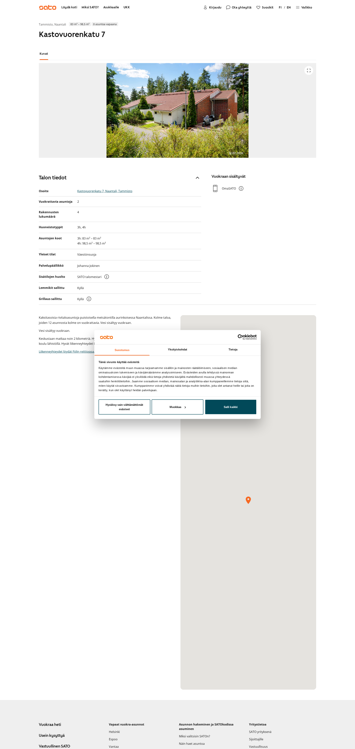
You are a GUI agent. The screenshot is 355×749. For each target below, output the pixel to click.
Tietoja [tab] (233, 349)
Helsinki (114, 732)
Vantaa (114, 747)
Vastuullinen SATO (54, 746)
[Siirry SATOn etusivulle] (47, 7)
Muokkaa (175, 407)
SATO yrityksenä (260, 732)
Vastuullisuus (258, 747)
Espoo (113, 739)
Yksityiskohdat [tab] (177, 349)
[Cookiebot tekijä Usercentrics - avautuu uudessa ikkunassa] (240, 337)
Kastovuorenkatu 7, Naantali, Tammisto (104, 191)
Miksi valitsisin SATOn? (194, 736)
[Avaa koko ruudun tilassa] (308, 70)
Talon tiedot (53, 177)
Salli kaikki (231, 407)
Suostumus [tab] (122, 349)
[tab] (44, 54)
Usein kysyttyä (52, 735)
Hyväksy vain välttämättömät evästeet (124, 407)
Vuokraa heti (50, 724)
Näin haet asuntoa (192, 744)
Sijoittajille (256, 739)
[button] (106, 276)
